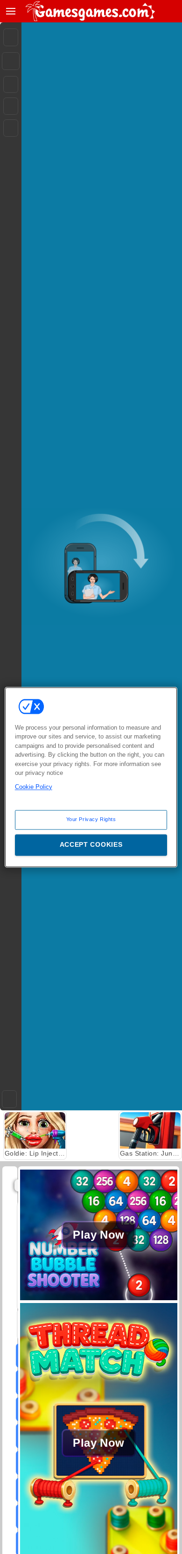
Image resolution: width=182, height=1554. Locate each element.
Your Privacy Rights (91, 819)
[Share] (11, 61)
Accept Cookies (91, 844)
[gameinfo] (10, 128)
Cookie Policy (33, 786)
